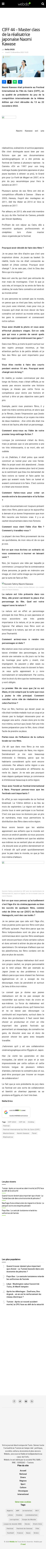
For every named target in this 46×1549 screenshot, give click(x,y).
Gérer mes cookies (23, 1502)
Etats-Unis (37, 1524)
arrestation (27, 1511)
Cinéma (31, 1122)
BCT (37, 1511)
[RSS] (32, 1401)
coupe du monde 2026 (12, 1524)
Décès (27, 1524)
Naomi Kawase (23, 1133)
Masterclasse (8, 1133)
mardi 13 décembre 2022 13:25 (16, 52)
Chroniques (23, 1491)
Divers (23, 1477)
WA (15, 82)
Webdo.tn (13, 1542)
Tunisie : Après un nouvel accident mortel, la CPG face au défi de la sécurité (23, 1189)
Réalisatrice (8, 1137)
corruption (14, 1519)
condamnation (31, 1515)
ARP (17, 1511)
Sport (23, 1484)
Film (37, 1528)
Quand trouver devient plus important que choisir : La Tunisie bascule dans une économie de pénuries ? (22, 1197)
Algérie (10, 1511)
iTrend (23, 1544)
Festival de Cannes (24, 1528)
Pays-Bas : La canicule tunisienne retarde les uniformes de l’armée (19, 1211)
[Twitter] (20, 1401)
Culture (23, 1487)
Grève (36, 1533)
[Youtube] (26, 1401)
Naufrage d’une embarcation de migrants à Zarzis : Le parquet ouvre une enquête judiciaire (23, 1204)
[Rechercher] (43, 4)
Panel (34, 1133)
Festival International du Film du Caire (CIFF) (21, 1129)
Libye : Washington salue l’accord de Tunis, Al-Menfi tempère (23, 1285)
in (20, 82)
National (23, 1474)
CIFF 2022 (12, 1122)
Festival (6, 1126)
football (10, 1533)
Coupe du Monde (29, 1519)
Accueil (23, 1471)
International (23, 1494)
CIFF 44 (22, 1122)
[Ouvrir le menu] (3, 4)
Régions (23, 1481)
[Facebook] (14, 1401)
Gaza (28, 1533)
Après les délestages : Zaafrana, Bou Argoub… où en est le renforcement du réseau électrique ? (24, 1294)
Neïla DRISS (10, 49)
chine (10, 1515)
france (20, 1533)
